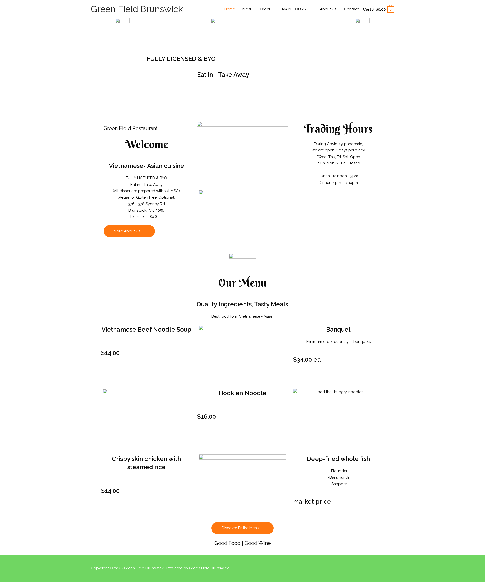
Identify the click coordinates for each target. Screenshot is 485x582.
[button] (129, 231)
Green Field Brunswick (137, 9)
